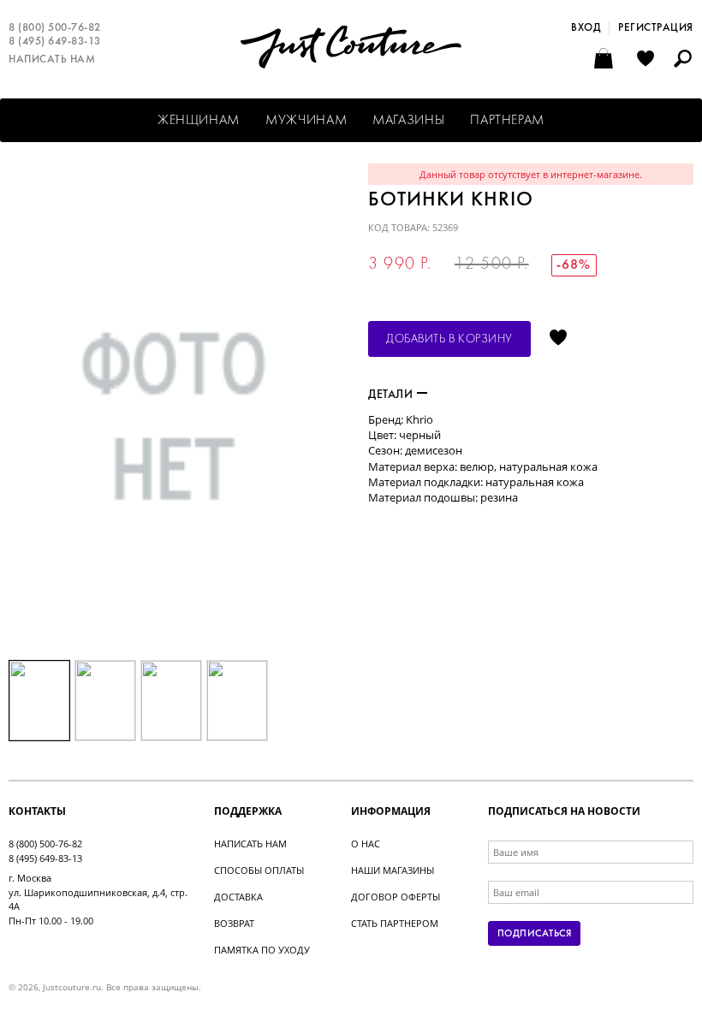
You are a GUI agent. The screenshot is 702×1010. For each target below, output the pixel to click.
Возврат (234, 923)
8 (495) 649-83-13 (55, 42)
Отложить (558, 339)
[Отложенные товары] (645, 59)
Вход (585, 28)
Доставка (238, 896)
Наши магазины (392, 870)
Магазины (408, 121)
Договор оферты (395, 896)
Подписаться (534, 934)
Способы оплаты (259, 870)
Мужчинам (306, 121)
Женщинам (199, 121)
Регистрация (655, 28)
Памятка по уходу (262, 949)
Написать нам (52, 60)
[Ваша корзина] (605, 59)
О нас (365, 843)
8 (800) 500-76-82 (55, 28)
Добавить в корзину (449, 339)
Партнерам (507, 121)
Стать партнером (394, 923)
